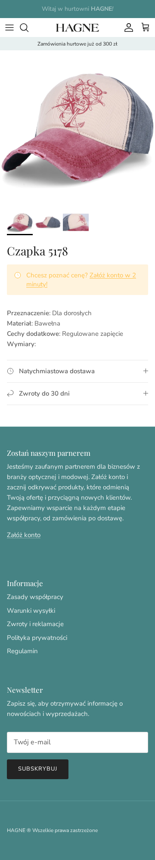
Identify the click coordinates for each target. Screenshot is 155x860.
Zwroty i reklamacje (35, 624)
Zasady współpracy (35, 597)
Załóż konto (23, 535)
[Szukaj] (28, 27)
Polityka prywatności (37, 637)
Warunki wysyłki (31, 610)
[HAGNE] (77, 27)
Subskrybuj (37, 769)
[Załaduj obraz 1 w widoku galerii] (77, 127)
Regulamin (22, 651)
